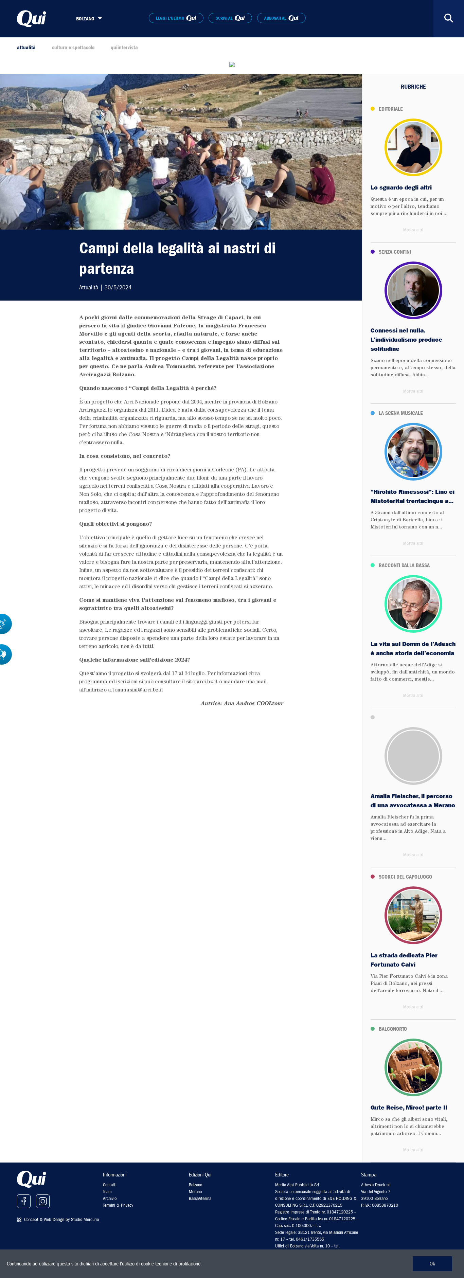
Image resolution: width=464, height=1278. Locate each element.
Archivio (110, 1198)
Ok (432, 1264)
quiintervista (124, 47)
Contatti (110, 1185)
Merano (195, 1191)
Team (107, 1191)
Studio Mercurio (85, 1219)
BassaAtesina (200, 1198)
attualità (26, 47)
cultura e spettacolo (73, 47)
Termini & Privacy (118, 1205)
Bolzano (195, 1185)
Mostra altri (413, 230)
